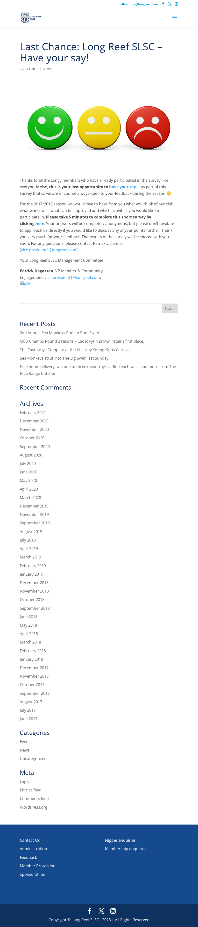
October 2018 (32, 599)
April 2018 (29, 633)
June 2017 (28, 718)
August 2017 (31, 701)
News (47, 68)
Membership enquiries (125, 848)
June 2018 (28, 616)
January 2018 (31, 659)
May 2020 (28, 480)
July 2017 (28, 710)
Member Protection (38, 866)
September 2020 (35, 446)
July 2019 (28, 540)
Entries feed (31, 790)
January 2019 (31, 574)
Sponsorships (32, 874)
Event (25, 741)
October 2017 (32, 684)
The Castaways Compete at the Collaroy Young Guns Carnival (75, 349)
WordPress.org (33, 807)
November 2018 (34, 591)
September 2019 (35, 523)
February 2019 (33, 565)
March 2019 (30, 557)
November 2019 (34, 514)
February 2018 (33, 650)
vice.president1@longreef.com (48, 250)
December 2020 (34, 421)
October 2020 (32, 438)
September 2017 (35, 693)
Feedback (28, 857)
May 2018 (28, 625)
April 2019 (29, 548)
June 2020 (28, 472)
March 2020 (30, 497)
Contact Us (30, 840)
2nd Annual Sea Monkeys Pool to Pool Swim (59, 332)
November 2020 (34, 429)
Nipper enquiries (120, 840)
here (39, 223)
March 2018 (30, 642)
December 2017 (34, 667)
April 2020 (29, 489)
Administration (33, 848)
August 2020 (31, 455)
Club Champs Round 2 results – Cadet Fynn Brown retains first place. (82, 341)
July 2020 (28, 463)
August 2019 (31, 531)
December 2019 (34, 506)
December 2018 (34, 582)
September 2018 (35, 608)
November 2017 (34, 676)
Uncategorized (33, 758)
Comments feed (34, 798)
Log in (25, 781)
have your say (122, 186)
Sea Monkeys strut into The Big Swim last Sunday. (64, 358)
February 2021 (33, 412)
